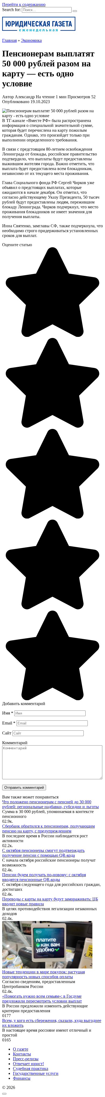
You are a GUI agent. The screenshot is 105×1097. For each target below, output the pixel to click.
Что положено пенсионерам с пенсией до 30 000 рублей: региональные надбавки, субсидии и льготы (50, 804)
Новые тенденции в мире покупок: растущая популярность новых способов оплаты (43, 974)
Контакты (22, 1054)
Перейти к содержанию (24, 4)
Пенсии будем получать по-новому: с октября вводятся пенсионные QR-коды (44, 877)
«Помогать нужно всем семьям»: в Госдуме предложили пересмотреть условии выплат (42, 998)
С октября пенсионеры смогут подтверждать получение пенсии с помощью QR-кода (43, 853)
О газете (20, 1049)
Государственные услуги (35, 1073)
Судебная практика (30, 1068)
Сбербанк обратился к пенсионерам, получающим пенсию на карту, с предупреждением (48, 828)
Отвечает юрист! (28, 1063)
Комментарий (14, 742)
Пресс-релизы (25, 1059)
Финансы (21, 1078)
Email (8, 723)
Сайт (6, 733)
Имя (7, 713)
